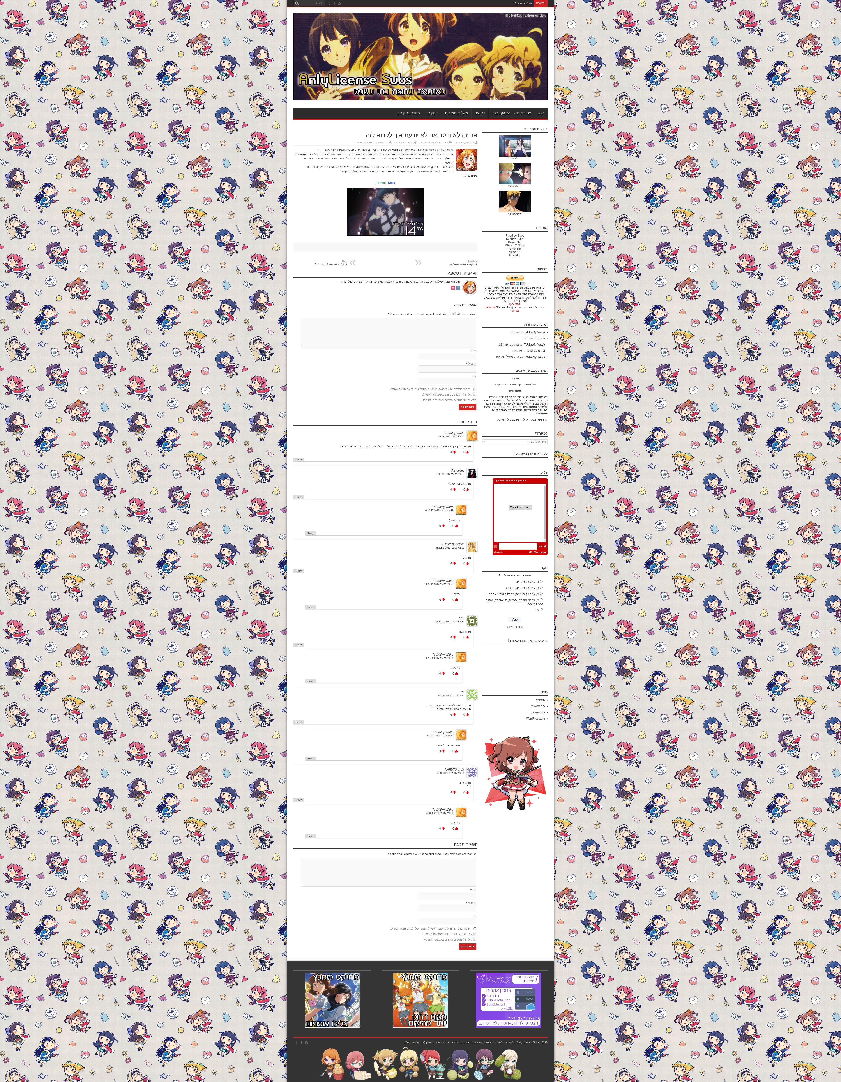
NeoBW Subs (514, 238)
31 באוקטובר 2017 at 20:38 (439, 658)
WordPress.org (535, 718)
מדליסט (514, 332)
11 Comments (382, 142)
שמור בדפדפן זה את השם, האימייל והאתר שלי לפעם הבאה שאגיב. (430, 389)
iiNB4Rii (470, 142)
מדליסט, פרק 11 (523, 3)
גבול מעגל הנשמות (437, 142)
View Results (514, 626)
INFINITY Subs (515, 245)
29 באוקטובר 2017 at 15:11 (450, 474)
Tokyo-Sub (514, 248)
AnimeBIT (514, 252)
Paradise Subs (514, 235)
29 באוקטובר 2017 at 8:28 (450, 436)
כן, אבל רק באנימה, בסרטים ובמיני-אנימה (514, 594)
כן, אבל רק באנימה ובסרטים (522, 588)
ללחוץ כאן (503, 419)
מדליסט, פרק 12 (509, 344)
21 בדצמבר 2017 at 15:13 (450, 773)
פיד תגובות (538, 712)
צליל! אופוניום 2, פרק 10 (331, 263)
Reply (299, 459)
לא (537, 610)
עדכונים (423, 142)
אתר (473, 376)
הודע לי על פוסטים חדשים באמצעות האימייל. (449, 400)
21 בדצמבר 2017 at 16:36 (439, 813)
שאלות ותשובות (456, 113)
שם (474, 351)
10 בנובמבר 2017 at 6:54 (440, 735)
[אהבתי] (467, 452)
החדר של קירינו (408, 113)
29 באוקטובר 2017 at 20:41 (450, 547)
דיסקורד (432, 113)
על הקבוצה (502, 113)
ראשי (540, 113)
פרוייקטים (524, 113)
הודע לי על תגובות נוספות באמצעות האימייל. (449, 394)
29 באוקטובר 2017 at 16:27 (439, 510)
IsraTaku (514, 255)
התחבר (540, 700)
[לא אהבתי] (454, 452)
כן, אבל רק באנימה (527, 581)
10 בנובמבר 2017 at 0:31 (451, 695)
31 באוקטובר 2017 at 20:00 (450, 621)
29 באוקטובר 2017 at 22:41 (439, 584)
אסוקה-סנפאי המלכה (463, 263)
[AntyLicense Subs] (420, 97)
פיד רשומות (538, 706)
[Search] (296, 3)
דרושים (480, 113)
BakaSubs (514, 242)
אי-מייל (472, 363)
